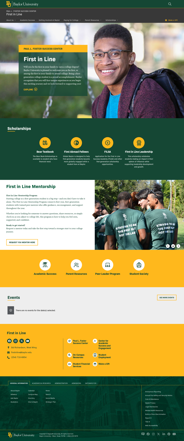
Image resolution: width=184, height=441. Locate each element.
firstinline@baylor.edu (21, 352)
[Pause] (173, 246)
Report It (148, 418)
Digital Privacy (150, 403)
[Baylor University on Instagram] (152, 435)
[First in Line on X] (21, 340)
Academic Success (27, 20)
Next (178, 246)
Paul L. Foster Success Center (21, 11)
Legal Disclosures (151, 406)
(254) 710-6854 (18, 357)
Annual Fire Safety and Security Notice (158, 395)
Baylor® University (54, 434)
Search (48, 394)
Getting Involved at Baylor (49, 20)
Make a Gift (173, 20)
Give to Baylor (33, 402)
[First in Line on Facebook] (9, 340)
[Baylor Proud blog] (142, 435)
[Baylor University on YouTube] (173, 435)
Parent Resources (92, 20)
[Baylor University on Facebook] (147, 435)
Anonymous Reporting (153, 391)
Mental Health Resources (154, 410)
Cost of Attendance (152, 399)
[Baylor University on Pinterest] (168, 435)
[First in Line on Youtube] (27, 340)
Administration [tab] (61, 383)
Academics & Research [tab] (41, 383)
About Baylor (15, 390)
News (48, 390)
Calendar (31, 390)
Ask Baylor (14, 398)
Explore (28, 89)
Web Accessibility (151, 425)
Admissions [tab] (76, 383)
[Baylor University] (21, 4)
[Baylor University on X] (158, 435)
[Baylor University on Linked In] (163, 435)
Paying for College (71, 20)
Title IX (147, 421)
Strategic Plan (51, 402)
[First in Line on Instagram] (15, 340)
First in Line (14, 14)
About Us (10, 20)
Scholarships (111, 20)
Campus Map (33, 394)
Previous (168, 246)
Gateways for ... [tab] (91, 383)
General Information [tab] (19, 383)
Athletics (14, 394)
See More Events (166, 297)
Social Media (50, 398)
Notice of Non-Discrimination (155, 414)
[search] (170, 4)
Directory (31, 398)
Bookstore (14, 402)
